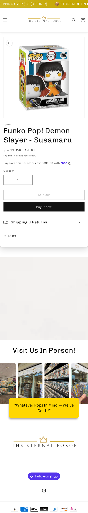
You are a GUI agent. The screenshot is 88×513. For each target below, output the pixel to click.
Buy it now (44, 207)
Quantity (8, 170)
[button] (5, 20)
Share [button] (12, 235)
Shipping (7, 155)
